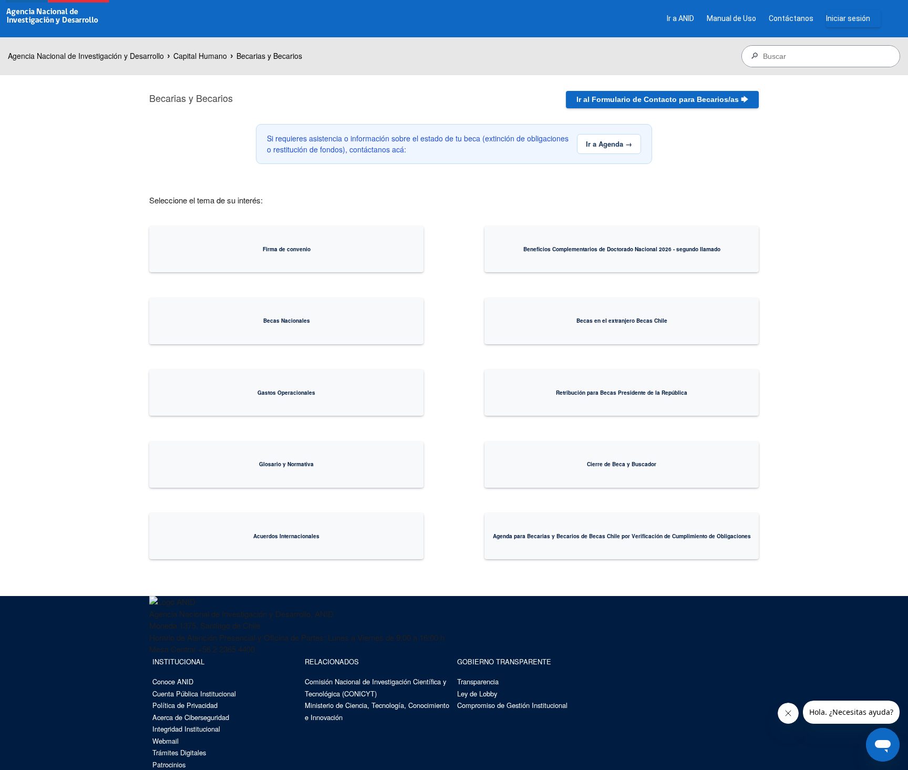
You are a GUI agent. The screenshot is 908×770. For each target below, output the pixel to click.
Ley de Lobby (477, 694)
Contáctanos (791, 18)
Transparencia (478, 681)
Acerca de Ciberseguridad (190, 717)
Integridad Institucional (186, 729)
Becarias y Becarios (269, 55)
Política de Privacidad (185, 705)
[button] (662, 99)
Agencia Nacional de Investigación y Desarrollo (86, 55)
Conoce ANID (172, 681)
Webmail (165, 741)
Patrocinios (168, 764)
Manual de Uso (731, 18)
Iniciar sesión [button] (848, 18)
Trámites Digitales (179, 752)
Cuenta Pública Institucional (194, 694)
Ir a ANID (680, 18)
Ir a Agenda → (609, 144)
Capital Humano (200, 55)
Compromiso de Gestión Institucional (512, 705)
